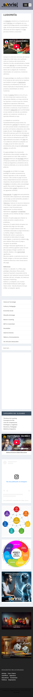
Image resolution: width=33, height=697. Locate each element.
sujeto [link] (15, 194)
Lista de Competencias (10, 422)
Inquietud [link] (14, 211)
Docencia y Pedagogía (10, 427)
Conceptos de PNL (9, 420)
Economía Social (8, 311)
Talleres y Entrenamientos (11, 337)
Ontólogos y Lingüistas (10, 424)
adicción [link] (12, 65)
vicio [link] (6, 144)
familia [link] (25, 135)
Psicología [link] (20, 158)
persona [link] (9, 23)
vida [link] (24, 29)
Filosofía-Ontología (9, 315)
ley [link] (28, 239)
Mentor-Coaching (8, 319)
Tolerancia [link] (6, 203)
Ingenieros (12, 675)
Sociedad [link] (6, 158)
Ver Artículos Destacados (10, 341)
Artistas (4, 673)
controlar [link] (15, 124)
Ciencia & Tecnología (9, 302)
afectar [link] (19, 131)
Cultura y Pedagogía (9, 306)
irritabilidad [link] (21, 211)
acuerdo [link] (7, 171)
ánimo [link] (7, 184)
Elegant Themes (15, 690)
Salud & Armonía (8, 333)
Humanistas (13, 677)
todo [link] (24, 139)
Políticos (4, 680)
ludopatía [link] (8, 21)
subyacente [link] (13, 110)
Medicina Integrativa (9, 429)
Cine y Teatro (12, 673)
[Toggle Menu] (25, 4)
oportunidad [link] (21, 252)
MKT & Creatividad (9, 324)
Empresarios (12, 680)
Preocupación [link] (7, 194)
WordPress (16, 692)
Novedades (6, 328)
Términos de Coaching (10, 418)
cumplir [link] (15, 188)
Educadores (5, 677)
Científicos (5, 675)
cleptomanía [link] (21, 82)
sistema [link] (11, 95)
